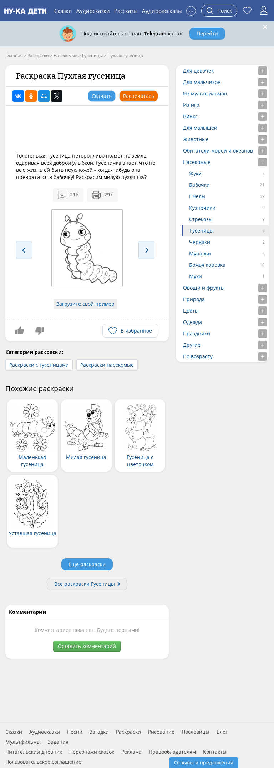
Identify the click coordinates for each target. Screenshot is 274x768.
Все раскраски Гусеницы (84, 583)
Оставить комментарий (87, 646)
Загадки (99, 731)
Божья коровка (207, 264)
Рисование (161, 731)
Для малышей (200, 127)
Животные (196, 139)
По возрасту (198, 356)
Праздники (196, 333)
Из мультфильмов (205, 93)
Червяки (199, 242)
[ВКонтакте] (18, 96)
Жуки (195, 173)
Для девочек (198, 70)
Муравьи (200, 253)
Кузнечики (202, 207)
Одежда (192, 322)
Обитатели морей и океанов (218, 150)
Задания (58, 741)
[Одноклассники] (31, 96)
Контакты (215, 751)
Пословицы (195, 731)
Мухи (195, 276)
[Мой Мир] (44, 96)
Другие (192, 344)
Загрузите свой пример (85, 303)
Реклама (131, 751)
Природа (194, 299)
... (191, 10)
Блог (222, 731)
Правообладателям (172, 751)
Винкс (190, 116)
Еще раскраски (87, 564)
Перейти (207, 33)
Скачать (102, 96)
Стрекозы (201, 219)
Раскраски (128, 731)
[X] (56, 96)
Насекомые (196, 162)
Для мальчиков (201, 82)
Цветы (191, 310)
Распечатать (138, 96)
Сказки (63, 10)
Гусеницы (202, 230)
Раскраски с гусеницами (39, 364)
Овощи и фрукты (204, 287)
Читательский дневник (33, 751)
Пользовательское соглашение (43, 761)
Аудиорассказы (162, 10)
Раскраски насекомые (107, 364)
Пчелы (197, 196)
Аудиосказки (93, 10)
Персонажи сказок (91, 751)
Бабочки (199, 184)
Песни (74, 731)
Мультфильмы (23, 741)
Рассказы (126, 10)
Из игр (191, 104)
